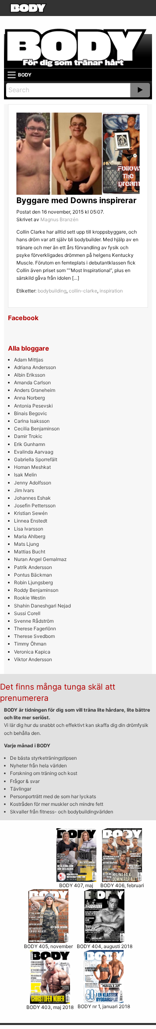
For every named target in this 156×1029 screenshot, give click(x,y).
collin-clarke (83, 291)
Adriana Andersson (35, 367)
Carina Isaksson (32, 421)
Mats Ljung (26, 544)
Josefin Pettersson (35, 505)
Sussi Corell (27, 613)
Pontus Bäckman (33, 575)
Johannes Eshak (32, 498)
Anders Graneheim (34, 390)
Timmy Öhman (30, 644)
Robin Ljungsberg (33, 582)
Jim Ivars (24, 490)
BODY (25, 75)
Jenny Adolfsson (32, 483)
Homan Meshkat (32, 467)
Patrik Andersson (33, 567)
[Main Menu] (12, 75)
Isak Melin (25, 475)
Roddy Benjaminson (36, 590)
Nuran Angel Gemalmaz (40, 559)
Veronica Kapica (32, 652)
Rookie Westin (30, 598)
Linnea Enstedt (30, 521)
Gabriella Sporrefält (35, 459)
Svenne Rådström (34, 621)
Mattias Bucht (29, 552)
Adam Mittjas (28, 360)
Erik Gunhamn (29, 444)
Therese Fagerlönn (35, 628)
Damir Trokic (28, 436)
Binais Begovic (30, 413)
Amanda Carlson (32, 382)
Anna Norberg (29, 398)
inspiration (111, 291)
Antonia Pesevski (33, 406)
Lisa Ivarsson (28, 529)
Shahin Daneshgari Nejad (42, 606)
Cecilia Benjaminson (37, 429)
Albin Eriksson (29, 375)
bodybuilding (52, 291)
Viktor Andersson (33, 659)
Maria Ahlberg (29, 536)
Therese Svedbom (34, 636)
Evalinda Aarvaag (33, 452)
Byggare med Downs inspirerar (76, 200)
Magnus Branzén (59, 219)
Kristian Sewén (31, 513)
